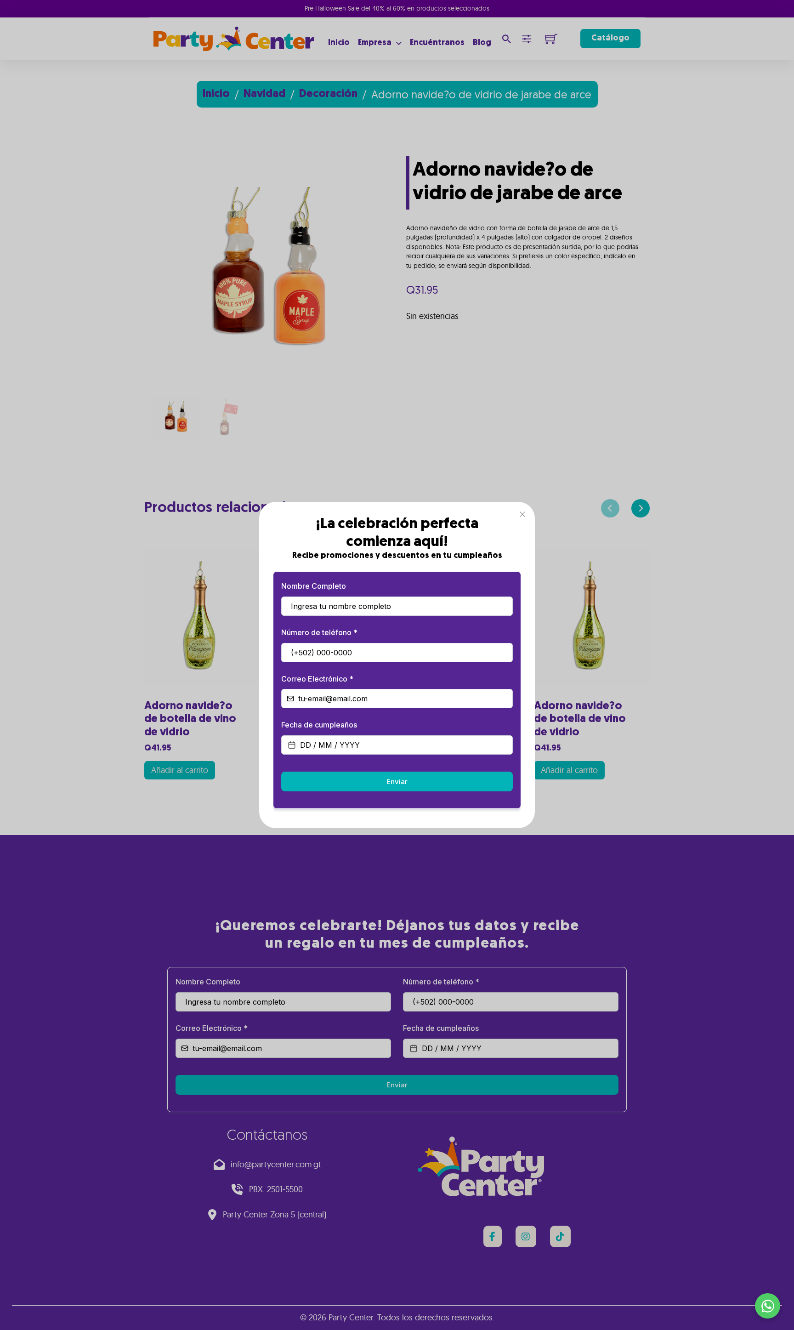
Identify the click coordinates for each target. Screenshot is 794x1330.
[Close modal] (522, 514)
